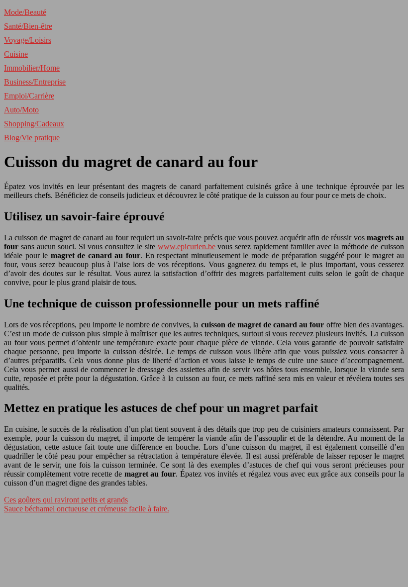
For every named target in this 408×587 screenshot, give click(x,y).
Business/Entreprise (35, 82)
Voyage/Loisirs (27, 40)
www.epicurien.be (186, 246)
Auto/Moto (21, 109)
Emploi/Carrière (29, 96)
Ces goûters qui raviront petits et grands (66, 499)
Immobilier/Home (32, 68)
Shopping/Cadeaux (34, 123)
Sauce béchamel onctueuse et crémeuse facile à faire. (86, 508)
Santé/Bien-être (28, 26)
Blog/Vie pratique (32, 137)
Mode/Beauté (25, 12)
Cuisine (16, 54)
